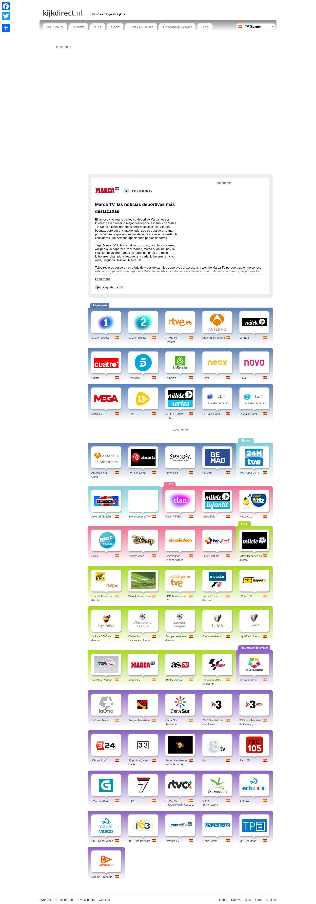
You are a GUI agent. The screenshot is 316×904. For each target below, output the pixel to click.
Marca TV (134, 680)
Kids (97, 27)
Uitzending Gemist (177, 27)
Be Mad (207, 472)
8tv (204, 760)
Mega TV (96, 413)
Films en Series (141, 27)
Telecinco (134, 377)
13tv (131, 413)
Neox (205, 377)
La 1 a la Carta (211, 413)
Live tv (58, 27)
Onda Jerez (209, 840)
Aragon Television (139, 720)
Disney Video (136, 555)
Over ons (46, 900)
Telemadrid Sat (248, 680)
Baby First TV (210, 555)
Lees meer (102, 279)
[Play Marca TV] (107, 189)
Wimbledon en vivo (139, 596)
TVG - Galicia (99, 800)
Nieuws (78, 27)
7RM (131, 800)
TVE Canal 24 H (249, 472)
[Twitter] (6, 16)
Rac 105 (244, 760)
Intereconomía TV (139, 516)
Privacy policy (86, 900)
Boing (94, 555)
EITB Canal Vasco (102, 840)
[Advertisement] (101, 4)
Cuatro (95, 377)
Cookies (104, 900)
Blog (205, 27)
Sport (115, 27)
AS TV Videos (173, 680)
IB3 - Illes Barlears (139, 840)
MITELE (244, 337)
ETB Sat (244, 800)
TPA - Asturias (247, 840)
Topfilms (270, 900)
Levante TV (172, 840)
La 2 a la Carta (248, 413)
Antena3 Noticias (101, 516)
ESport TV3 (246, 596)
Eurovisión (171, 472)
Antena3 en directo (213, 337)
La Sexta (170, 377)
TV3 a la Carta (137, 472)
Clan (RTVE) (173, 516)
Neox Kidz (245, 516)
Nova (242, 377)
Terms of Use (64, 900)
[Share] (6, 28)
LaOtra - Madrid (100, 720)
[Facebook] (6, 6)
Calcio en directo (212, 636)
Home (223, 900)
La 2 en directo (137, 337)
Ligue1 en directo (249, 636)
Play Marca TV (112, 287)
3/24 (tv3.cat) (99, 760)
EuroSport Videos (101, 680)
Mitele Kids (208, 516)
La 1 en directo (100, 337)
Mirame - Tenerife (101, 876)
